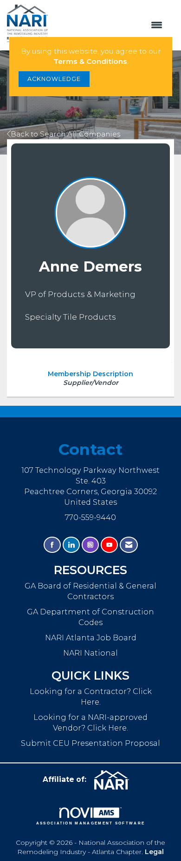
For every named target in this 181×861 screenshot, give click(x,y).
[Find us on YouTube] (109, 545)
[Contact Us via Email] (129, 545)
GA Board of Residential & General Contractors (90, 591)
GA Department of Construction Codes (90, 617)
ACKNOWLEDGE (54, 78)
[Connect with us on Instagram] (90, 545)
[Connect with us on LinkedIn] (71, 545)
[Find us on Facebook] (52, 545)
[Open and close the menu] (110, 25)
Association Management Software (90, 823)
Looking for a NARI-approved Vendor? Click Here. (90, 722)
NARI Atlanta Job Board (90, 637)
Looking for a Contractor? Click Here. (91, 696)
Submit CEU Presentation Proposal (90, 743)
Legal (154, 851)
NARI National (90, 652)
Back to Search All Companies (65, 134)
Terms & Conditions (90, 61)
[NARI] (115, 780)
